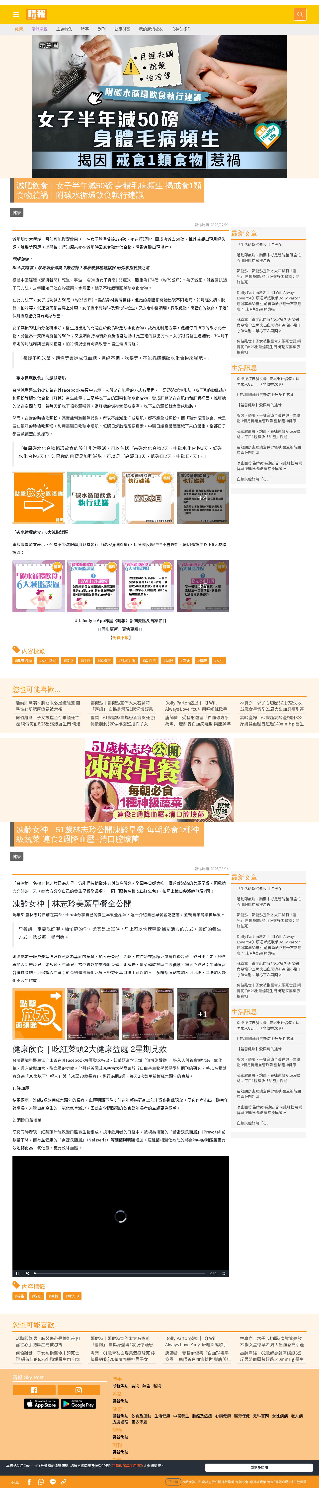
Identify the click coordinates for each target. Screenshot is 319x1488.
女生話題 (48, 660)
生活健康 (162, 1416)
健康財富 (122, 29)
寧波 (186, 660)
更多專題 (139, 1422)
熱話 (146, 1386)
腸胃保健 (242, 1416)
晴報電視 (40, 29)
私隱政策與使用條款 (128, 1465)
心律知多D (181, 29)
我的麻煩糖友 (151, 29)
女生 (220, 660)
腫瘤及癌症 (202, 1416)
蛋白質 (150, 660)
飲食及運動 (141, 1416)
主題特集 (64, 29)
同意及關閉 (259, 1467)
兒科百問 (261, 1416)
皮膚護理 (120, 1422)
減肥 (169, 660)
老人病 (297, 1416)
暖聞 (157, 1386)
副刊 (102, 29)
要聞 (135, 1386)
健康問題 (24, 660)
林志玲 (73, 1296)
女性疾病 (280, 1416)
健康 (19, 29)
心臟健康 (223, 1416)
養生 (20, 1296)
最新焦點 (120, 1386)
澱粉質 (105, 660)
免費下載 (120, 638)
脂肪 (69, 660)
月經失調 (127, 660)
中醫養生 (181, 1416)
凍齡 (54, 1296)
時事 (85, 29)
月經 (86, 660)
